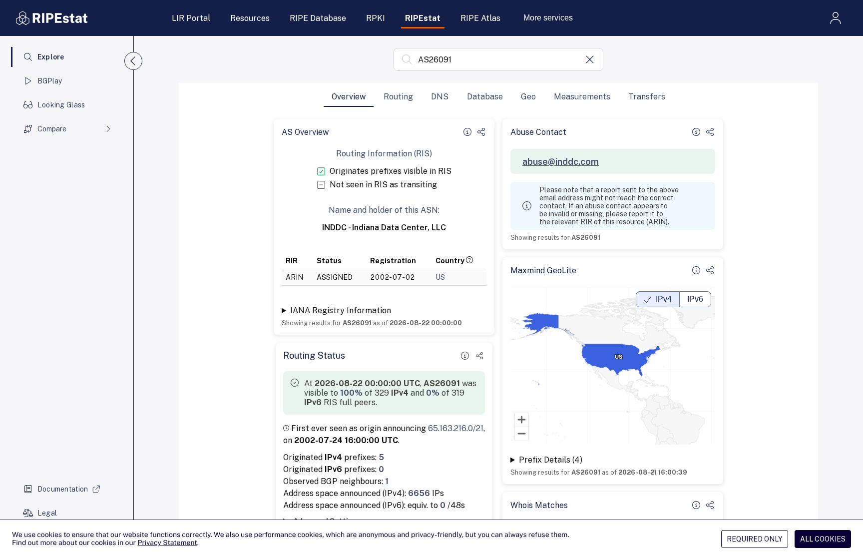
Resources (250, 18)
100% (351, 393)
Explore (50, 57)
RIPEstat (422, 18)
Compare (51, 129)
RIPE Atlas (480, 18)
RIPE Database (318, 18)
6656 (419, 493)
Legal (47, 513)
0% (432, 393)
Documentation (62, 489)
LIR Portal (191, 18)
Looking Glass (61, 105)
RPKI (375, 18)
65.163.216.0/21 (455, 428)
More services (548, 17)
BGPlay (49, 81)
